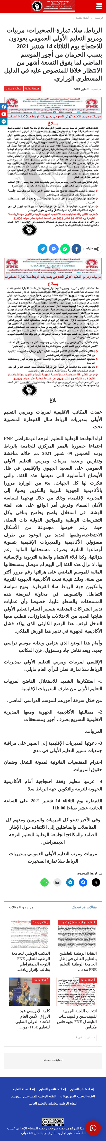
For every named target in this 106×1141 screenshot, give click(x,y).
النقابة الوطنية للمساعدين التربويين (33, 1096)
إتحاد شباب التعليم (82, 1089)
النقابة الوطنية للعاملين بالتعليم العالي (76, 922)
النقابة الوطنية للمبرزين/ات (77, 1096)
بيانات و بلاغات (13, 88)
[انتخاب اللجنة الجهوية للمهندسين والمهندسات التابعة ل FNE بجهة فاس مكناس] (76, 992)
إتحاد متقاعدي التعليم (52, 1089)
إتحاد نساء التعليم (24, 1089)
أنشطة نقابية (32, 88)
